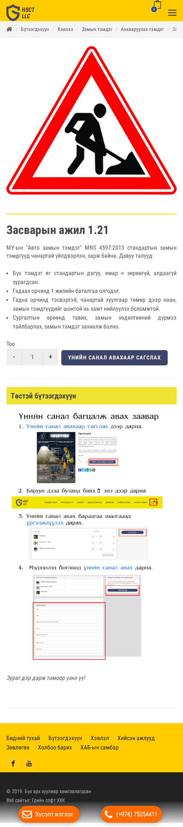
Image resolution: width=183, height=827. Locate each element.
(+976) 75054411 (136, 814)
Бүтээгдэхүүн (35, 33)
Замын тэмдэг (97, 33)
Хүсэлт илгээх (54, 814)
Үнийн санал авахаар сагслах (114, 362)
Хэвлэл (65, 33)
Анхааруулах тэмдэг (142, 33)
